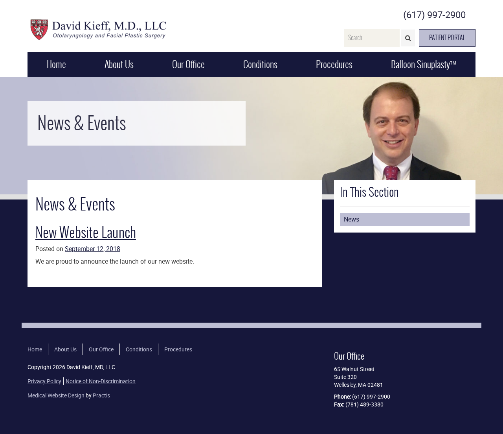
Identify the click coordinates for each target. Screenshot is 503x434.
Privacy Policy (44, 381)
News (351, 219)
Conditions (260, 64)
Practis (101, 395)
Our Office (188, 64)
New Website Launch (85, 232)
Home (56, 64)
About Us (119, 64)
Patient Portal (447, 37)
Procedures (334, 64)
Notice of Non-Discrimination (101, 381)
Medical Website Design (56, 395)
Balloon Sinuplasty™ (423, 64)
